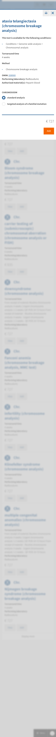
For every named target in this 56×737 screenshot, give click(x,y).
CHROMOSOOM (9, 92)
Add (49, 131)
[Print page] (46, 13)
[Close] (52, 13)
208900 (12, 75)
